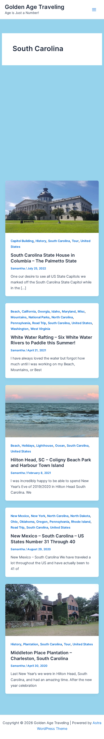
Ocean (60, 445)
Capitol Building (22, 241)
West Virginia (40, 329)
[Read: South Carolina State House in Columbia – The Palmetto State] (51, 206)
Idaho (56, 311)
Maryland (69, 311)
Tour (75, 241)
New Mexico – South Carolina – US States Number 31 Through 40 (47, 538)
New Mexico (20, 516)
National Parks (39, 317)
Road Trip (39, 323)
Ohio (14, 521)
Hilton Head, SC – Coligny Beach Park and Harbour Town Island (51, 462)
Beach (15, 311)
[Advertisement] (52, 126)
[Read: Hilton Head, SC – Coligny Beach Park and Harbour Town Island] (51, 411)
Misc (81, 311)
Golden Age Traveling (34, 6)
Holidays (28, 445)
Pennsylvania (20, 323)
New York (38, 516)
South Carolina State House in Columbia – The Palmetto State (44, 257)
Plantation (30, 644)
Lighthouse (44, 445)
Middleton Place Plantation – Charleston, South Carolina (41, 655)
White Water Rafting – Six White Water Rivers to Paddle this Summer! (51, 340)
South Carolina (59, 241)
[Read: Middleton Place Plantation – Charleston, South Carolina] (51, 610)
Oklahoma (27, 521)
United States (82, 323)
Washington (20, 329)
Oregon (42, 521)
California (29, 311)
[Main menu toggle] (94, 10)
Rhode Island (80, 521)
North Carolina (62, 317)
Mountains (19, 317)
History (41, 241)
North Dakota (80, 516)
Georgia (44, 311)
